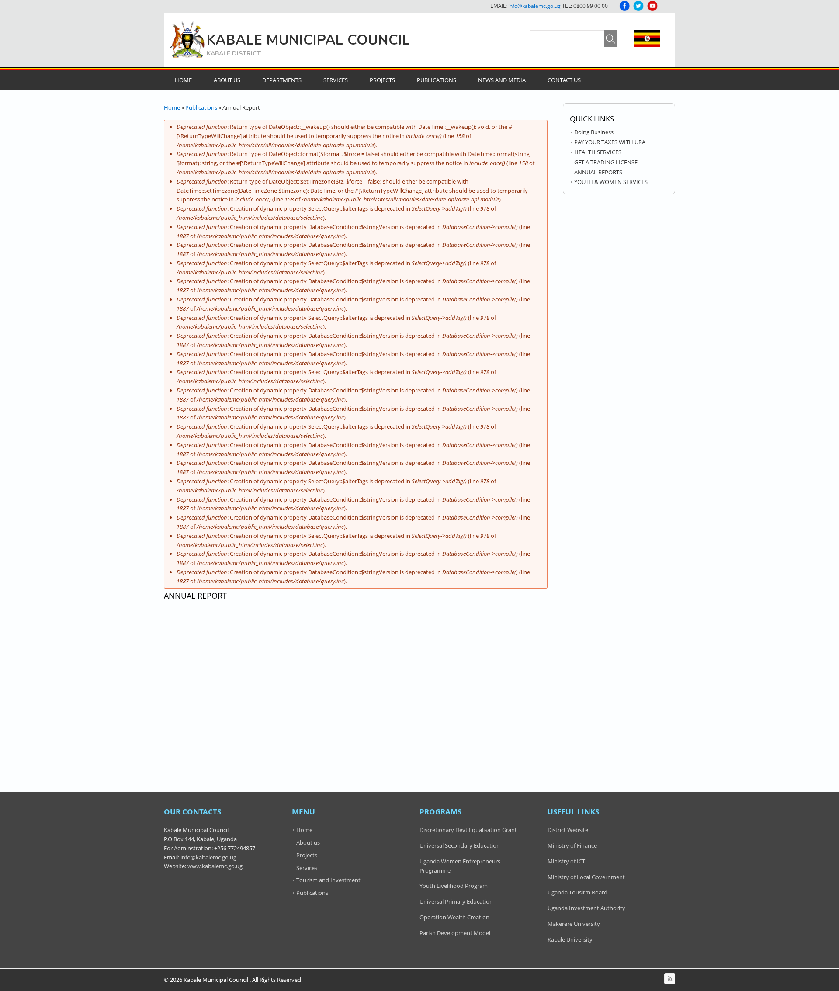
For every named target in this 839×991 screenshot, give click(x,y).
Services (335, 80)
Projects (382, 80)
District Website (568, 830)
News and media (502, 80)
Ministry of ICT (566, 861)
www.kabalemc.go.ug (215, 866)
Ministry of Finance (572, 845)
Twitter (638, 6)
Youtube (652, 6)
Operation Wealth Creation (454, 917)
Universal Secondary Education (460, 845)
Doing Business (594, 132)
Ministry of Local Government (586, 877)
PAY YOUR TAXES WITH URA (609, 142)
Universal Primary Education (456, 901)
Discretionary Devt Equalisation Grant (468, 830)
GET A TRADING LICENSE (606, 162)
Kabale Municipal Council (308, 40)
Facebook (624, 6)
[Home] (187, 39)
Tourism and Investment (328, 880)
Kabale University (570, 939)
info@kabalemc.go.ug (534, 6)
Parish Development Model (455, 933)
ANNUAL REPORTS (598, 172)
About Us (227, 80)
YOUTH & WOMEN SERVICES (611, 182)
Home (183, 80)
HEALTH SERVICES (597, 152)
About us (308, 842)
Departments (282, 80)
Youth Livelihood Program (454, 886)
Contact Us (564, 80)
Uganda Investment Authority (586, 908)
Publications (436, 80)
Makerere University (574, 924)
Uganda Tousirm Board (577, 892)
